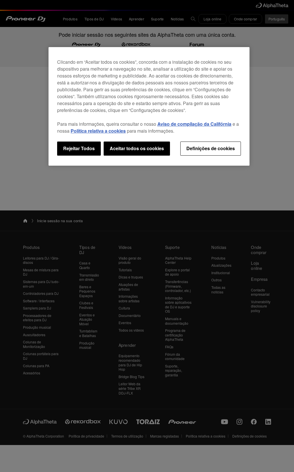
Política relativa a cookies (98, 130)
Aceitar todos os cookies (137, 148)
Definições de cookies (210, 148)
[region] (149, 106)
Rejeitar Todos (79, 148)
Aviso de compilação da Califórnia (194, 124)
